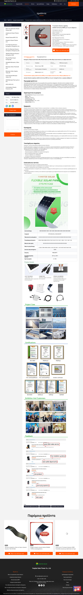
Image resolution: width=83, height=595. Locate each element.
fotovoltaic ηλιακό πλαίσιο (57, 506)
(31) (9, 84)
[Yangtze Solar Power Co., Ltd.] (8, 4)
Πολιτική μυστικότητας (67, 587)
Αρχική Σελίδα (19, 4)
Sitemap (67, 584)
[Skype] (7, 106)
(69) (12, 29)
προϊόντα (10, 20)
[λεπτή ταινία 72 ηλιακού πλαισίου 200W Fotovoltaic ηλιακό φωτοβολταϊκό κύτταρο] (41, 533)
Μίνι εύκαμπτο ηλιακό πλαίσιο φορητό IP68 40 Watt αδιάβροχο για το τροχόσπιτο (67, 548)
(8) (11, 58)
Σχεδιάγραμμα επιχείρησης (67, 574)
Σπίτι (5, 20)
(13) (12, 45)
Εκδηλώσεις (54, 4)
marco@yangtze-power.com (61, 0)
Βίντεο (32, 4)
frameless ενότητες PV (45, 506)
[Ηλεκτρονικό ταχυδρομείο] (13, 106)
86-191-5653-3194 (75, 0)
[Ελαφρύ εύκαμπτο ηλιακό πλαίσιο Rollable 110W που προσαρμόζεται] (16, 533)
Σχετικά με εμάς (40, 4)
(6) (12, 72)
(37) (11, 88)
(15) (12, 63)
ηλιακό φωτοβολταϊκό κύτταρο (31, 506)
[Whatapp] (9, 106)
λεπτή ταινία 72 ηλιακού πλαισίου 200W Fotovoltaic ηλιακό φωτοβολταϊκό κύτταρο (40, 548)
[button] (6, 536)
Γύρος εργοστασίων (67, 577)
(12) (12, 41)
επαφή (48, 4)
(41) (13, 80)
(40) (12, 54)
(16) (12, 37)
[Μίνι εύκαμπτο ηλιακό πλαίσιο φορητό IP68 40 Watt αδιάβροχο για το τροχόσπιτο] (67, 533)
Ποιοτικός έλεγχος (68, 579)
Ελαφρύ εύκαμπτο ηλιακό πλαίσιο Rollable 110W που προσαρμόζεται (15, 548)
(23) (12, 33)
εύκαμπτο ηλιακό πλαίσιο (18, 20)
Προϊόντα (27, 4)
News (67, 582)
